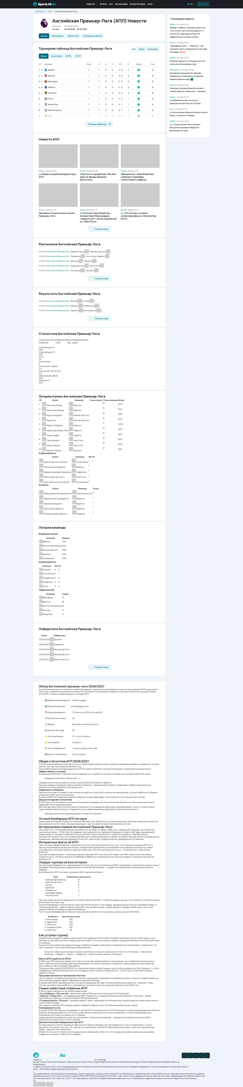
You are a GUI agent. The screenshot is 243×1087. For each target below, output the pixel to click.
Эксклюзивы (121, 4)
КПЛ (111, 4)
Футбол (103, 4)
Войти (205, 4)
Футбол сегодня (137, 4)
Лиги (150, 4)
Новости (90, 4)
